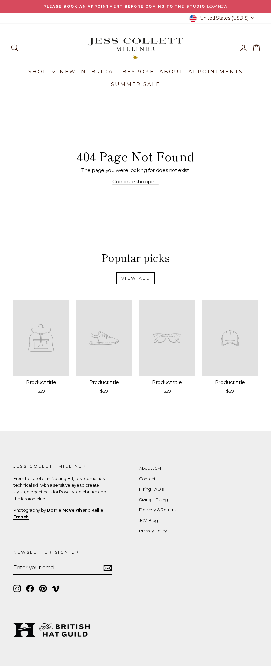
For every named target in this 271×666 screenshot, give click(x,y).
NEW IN (73, 71)
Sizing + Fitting (153, 499)
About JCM (150, 468)
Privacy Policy (153, 531)
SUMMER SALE (135, 84)
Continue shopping (135, 181)
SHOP (39, 71)
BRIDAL (104, 71)
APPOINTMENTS (215, 71)
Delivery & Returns (157, 509)
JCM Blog (148, 520)
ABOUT (171, 71)
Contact (147, 478)
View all (135, 278)
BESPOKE (138, 71)
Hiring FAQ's (151, 489)
